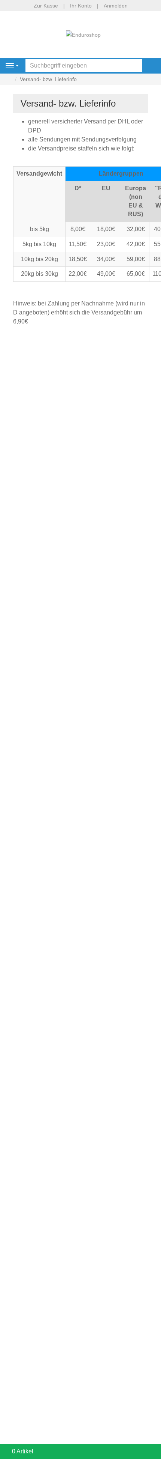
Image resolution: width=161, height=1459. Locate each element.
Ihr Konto (81, 6)
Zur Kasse (46, 6)
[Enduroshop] (83, 34)
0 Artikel (22, 1451)
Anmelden (116, 6)
